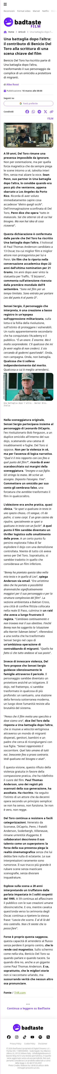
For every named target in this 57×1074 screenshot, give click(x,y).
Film (50, 118)
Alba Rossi (12, 84)
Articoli (22, 31)
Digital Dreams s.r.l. (41, 1048)
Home (11, 31)
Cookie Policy (29, 1043)
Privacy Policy (15, 1043)
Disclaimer (42, 1043)
